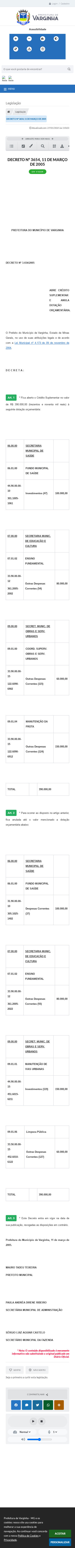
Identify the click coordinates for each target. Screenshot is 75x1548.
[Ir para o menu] (13, 57)
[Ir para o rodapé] (30, 57)
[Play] (33, 1421)
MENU (11, 88)
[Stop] (42, 1421)
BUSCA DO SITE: (13, 63)
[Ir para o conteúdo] (54, 49)
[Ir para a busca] (22, 57)
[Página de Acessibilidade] (42, 49)
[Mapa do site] (29, 49)
